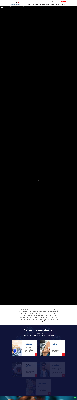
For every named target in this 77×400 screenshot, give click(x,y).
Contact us (64, 4)
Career (56, 4)
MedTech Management (37, 4)
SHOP (64, 1)
